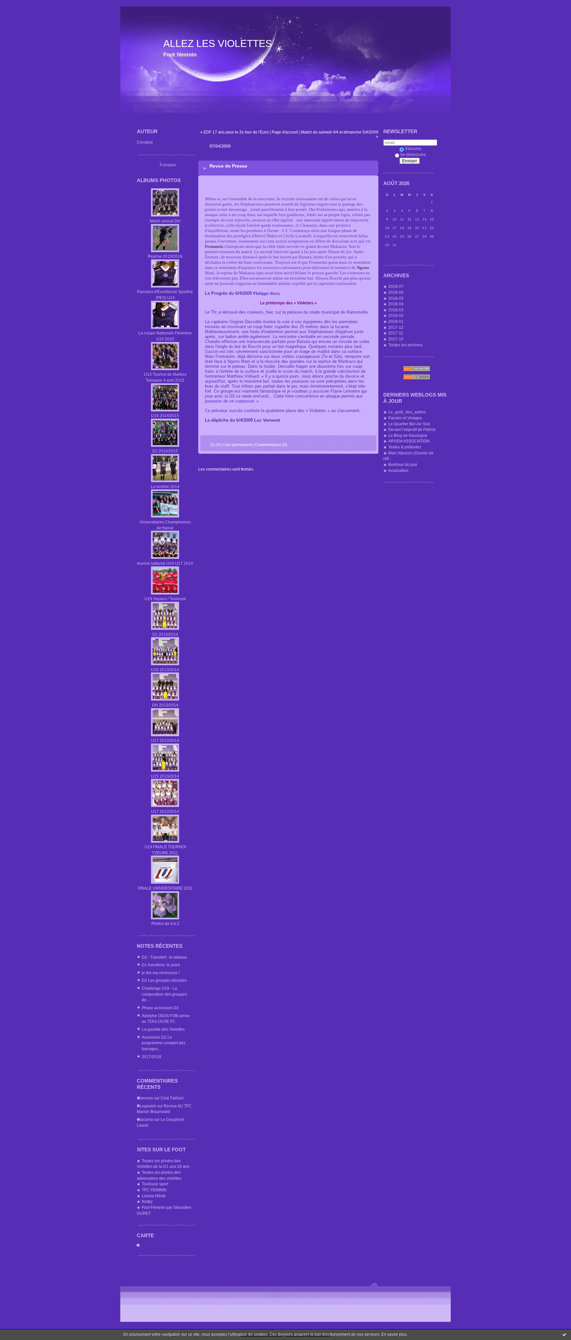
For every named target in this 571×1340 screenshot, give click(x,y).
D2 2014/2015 (165, 451)
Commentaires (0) (271, 444)
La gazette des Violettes (163, 1029)
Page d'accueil (285, 132)
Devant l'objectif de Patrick (412, 429)
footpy (147, 1201)
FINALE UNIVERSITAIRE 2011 (165, 888)
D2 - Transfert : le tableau (164, 957)
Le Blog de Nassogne (407, 435)
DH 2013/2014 (165, 705)
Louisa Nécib (154, 1196)
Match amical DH (165, 221)
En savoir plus (394, 1334)
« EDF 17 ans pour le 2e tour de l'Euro (234, 132)
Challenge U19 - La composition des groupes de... (164, 994)
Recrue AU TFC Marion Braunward (164, 1109)
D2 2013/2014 (165, 634)
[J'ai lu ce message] (564, 1334)
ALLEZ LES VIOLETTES (217, 43)
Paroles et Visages (405, 418)
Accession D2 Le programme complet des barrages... (163, 1043)
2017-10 (395, 339)
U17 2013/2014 (165, 740)
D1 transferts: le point (161, 965)
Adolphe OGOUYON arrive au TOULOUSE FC (166, 1019)
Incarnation (398, 470)
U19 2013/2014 (165, 670)
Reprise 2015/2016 (165, 256)
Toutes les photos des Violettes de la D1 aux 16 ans (163, 1164)
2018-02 (395, 315)
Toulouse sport (155, 1184)
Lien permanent (237, 444)
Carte (145, 1235)
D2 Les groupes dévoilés (164, 980)
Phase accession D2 (160, 1008)
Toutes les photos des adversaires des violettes (159, 1175)
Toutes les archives (405, 345)
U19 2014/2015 (165, 415)
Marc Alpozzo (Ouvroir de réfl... (408, 456)
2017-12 (395, 327)
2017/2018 (151, 1056)
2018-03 (395, 310)
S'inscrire (413, 148)
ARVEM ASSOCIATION (409, 441)
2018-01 (395, 321)
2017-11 (395, 333)
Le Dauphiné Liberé (160, 1122)
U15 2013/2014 (165, 776)
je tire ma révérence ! (160, 973)
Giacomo (145, 1098)
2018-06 (395, 292)
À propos (168, 165)
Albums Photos (159, 180)
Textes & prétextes (404, 447)
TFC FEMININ (154, 1190)
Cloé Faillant (172, 1098)
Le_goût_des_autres (407, 412)
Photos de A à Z (165, 923)
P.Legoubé (146, 1106)
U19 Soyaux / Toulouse (165, 598)
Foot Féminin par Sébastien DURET (164, 1210)
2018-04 (395, 304)
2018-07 (395, 286)
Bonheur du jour (402, 464)
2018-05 (395, 298)
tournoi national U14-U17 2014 (165, 563)
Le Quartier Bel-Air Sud (409, 424)
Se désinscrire (413, 154)
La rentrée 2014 (165, 486)
